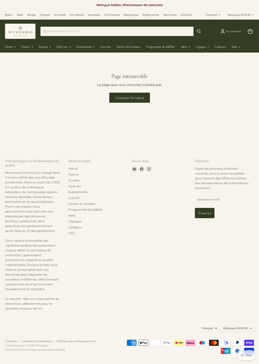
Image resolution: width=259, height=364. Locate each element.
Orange (45, 14)
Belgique (239, 14)
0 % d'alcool (112, 14)
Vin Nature (77, 14)
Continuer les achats (129, 97)
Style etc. (62, 47)
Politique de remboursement (76, 341)
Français (211, 14)
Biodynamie (151, 14)
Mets (184, 47)
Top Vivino (170, 14)
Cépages (201, 47)
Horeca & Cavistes (128, 47)
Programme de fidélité (160, 47)
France (26, 47)
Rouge (31, 14)
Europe (44, 47)
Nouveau (94, 14)
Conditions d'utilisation (37, 341)
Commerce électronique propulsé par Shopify (35, 349)
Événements (84, 47)
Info (235, 47)
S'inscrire (204, 213)
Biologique (131, 14)
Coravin (105, 47)
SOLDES (186, 14)
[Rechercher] (198, 31)
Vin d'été (60, 14)
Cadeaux (220, 47)
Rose (20, 14)
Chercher (11, 341)
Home (9, 47)
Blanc (9, 14)
